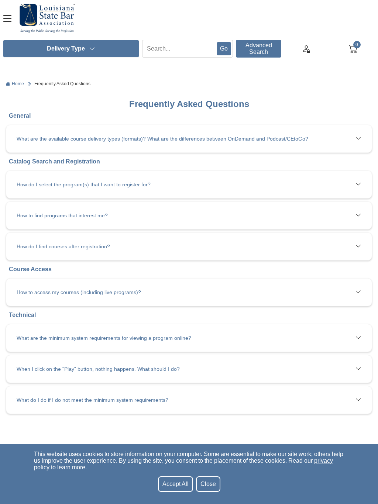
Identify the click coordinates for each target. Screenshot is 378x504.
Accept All (175, 484)
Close (208, 484)
